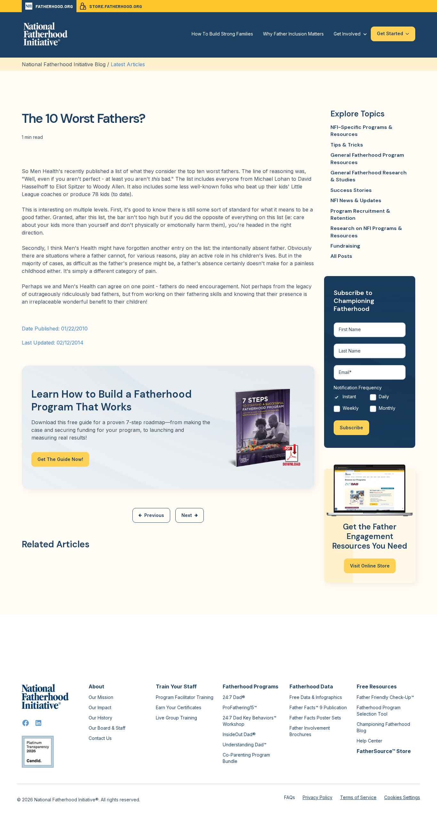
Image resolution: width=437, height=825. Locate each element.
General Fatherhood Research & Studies (368, 176)
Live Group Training (176, 717)
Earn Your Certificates (178, 707)
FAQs (289, 797)
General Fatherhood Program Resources (367, 158)
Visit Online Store (370, 565)
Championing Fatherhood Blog (383, 727)
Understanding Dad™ (244, 744)
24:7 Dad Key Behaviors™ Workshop (249, 721)
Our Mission (101, 697)
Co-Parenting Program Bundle (246, 758)
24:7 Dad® (234, 697)
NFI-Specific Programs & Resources (361, 131)
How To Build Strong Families (222, 33)
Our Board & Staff (107, 728)
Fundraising (345, 245)
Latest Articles (128, 64)
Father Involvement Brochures (310, 731)
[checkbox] (370, 404)
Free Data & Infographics (316, 697)
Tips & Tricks (346, 144)
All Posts (341, 256)
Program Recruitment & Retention (360, 214)
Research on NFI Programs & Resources (366, 232)
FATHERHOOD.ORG (54, 6)
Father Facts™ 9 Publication (318, 707)
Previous (154, 515)
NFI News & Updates (355, 200)
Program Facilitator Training (184, 697)
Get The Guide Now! (60, 459)
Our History (100, 717)
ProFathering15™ (240, 707)
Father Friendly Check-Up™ (385, 697)
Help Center (369, 740)
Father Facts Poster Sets (315, 717)
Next (186, 515)
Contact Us (100, 738)
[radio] (352, 398)
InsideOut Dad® (239, 734)
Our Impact (100, 707)
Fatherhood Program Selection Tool (379, 711)
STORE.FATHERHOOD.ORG (115, 6)
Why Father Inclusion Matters (293, 33)
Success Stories (351, 190)
